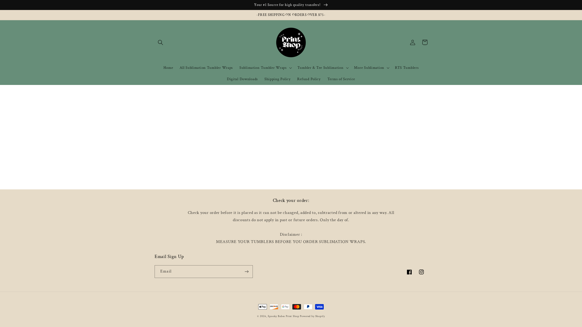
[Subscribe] (247, 271)
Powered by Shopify (312, 316)
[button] (161, 42)
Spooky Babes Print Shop (283, 316)
